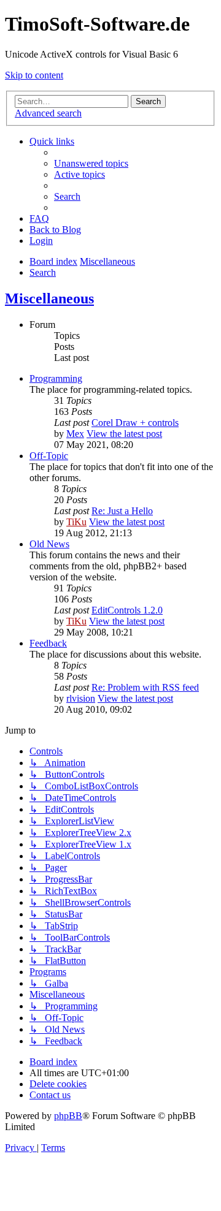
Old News (49, 544)
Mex (75, 433)
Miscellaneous (49, 298)
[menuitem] (91, 163)
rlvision (80, 698)
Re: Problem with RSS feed (145, 687)
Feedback (48, 643)
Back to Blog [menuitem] (55, 229)
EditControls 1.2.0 (127, 610)
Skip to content (34, 75)
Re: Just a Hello (122, 511)
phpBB (68, 1115)
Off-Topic (48, 455)
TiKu (76, 522)
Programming (55, 378)
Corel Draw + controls (135, 422)
